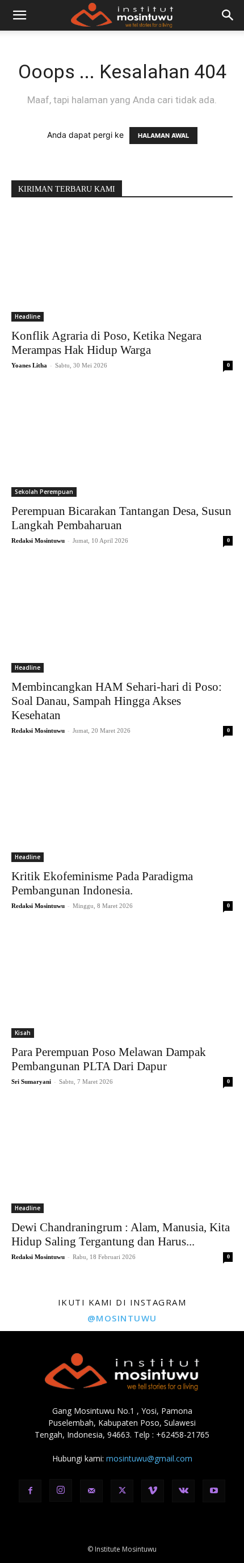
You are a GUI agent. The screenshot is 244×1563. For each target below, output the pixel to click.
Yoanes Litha (29, 365)
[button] (19, 15)
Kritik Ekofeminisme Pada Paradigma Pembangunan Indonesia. (102, 883)
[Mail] (91, 1491)
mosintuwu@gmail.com (149, 1458)
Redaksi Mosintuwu (38, 540)
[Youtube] (214, 1491)
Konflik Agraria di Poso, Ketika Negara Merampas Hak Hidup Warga (106, 343)
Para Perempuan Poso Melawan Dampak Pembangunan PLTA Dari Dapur (108, 1059)
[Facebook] (30, 1491)
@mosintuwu (122, 1318)
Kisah (23, 1033)
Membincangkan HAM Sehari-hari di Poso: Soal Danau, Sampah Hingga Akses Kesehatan (116, 701)
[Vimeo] (152, 1491)
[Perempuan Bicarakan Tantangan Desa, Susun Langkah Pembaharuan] (122, 442)
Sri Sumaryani (31, 1081)
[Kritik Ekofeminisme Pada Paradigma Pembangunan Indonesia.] (122, 808)
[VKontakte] (183, 1491)
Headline (27, 316)
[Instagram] (60, 1490)
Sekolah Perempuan (44, 492)
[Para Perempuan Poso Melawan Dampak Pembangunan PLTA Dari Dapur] (122, 983)
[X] (122, 1491)
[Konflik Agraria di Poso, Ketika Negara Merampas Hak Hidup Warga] (122, 267)
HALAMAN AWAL (163, 136)
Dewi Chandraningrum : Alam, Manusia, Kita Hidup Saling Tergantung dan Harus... (120, 1234)
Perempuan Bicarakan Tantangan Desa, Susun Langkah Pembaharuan (121, 518)
